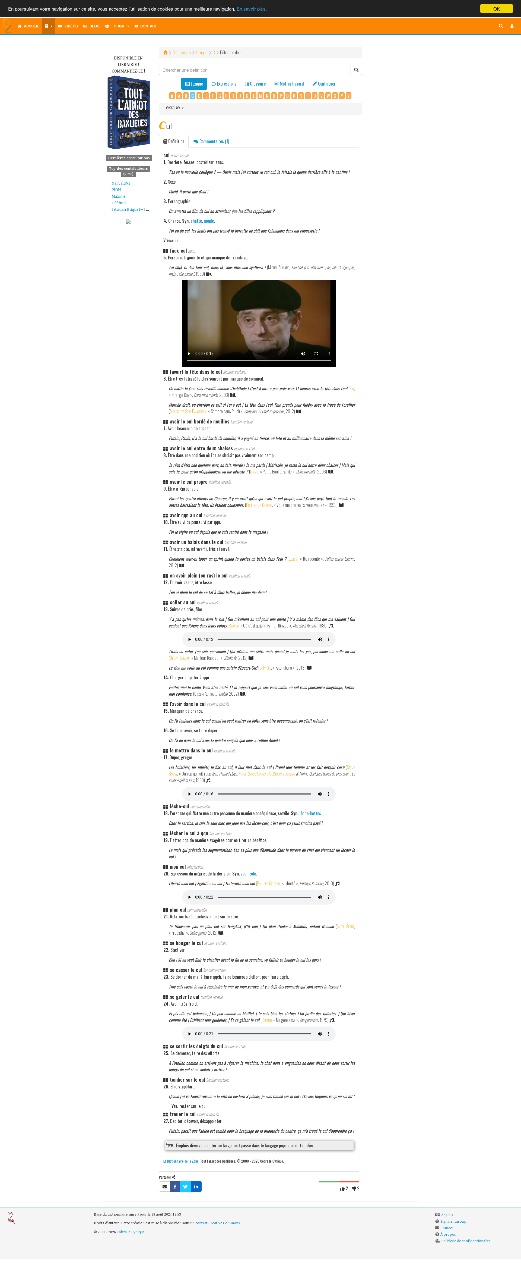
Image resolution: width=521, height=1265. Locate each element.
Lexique (202, 52)
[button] (512, 26)
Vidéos (70, 26)
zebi (244, 873)
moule (209, 221)
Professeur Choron (259, 505)
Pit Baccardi (275, 773)
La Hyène (265, 667)
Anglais (447, 1215)
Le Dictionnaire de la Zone (181, 1161)
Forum (116, 26)
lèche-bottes (310, 813)
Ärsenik (290, 773)
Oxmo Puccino (256, 773)
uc (176, 240)
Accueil (30, 26)
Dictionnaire (182, 52)
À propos (448, 1234)
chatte (196, 221)
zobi (252, 873)
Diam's (254, 471)
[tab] (260, 108)
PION (116, 190)
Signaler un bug (453, 1221)
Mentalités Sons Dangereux (188, 411)
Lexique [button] (172, 108)
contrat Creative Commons (217, 1223)
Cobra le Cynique (131, 1232)
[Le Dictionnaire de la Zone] (128, 221)
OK (496, 8)
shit (257, 230)
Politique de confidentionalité (466, 1241)
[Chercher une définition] (500, 26)
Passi (242, 773)
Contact (147, 26)
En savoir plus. (252, 8)
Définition (175, 141)
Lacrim (293, 558)
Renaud (234, 625)
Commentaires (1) (213, 141)
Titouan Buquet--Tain (131, 209)
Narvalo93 (121, 183)
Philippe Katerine (268, 883)
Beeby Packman (180, 658)
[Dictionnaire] (48, 26)
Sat (352, 388)
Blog (93, 26)
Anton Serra (345, 926)
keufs (201, 230)
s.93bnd (119, 203)
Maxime (119, 196)
